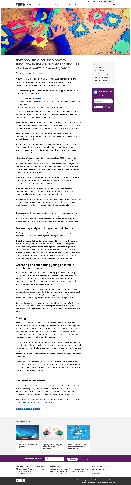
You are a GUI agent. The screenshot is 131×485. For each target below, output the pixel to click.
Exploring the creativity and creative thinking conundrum (52, 447)
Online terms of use (101, 480)
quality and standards (101, 77)
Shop (94, 1)
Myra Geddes (24, 107)
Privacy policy (109, 107)
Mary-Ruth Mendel (35, 101)
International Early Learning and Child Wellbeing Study (40, 249)
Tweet (27, 409)
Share (19, 409)
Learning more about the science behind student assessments (77, 447)
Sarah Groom (24, 101)
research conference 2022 (102, 80)
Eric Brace (49, 101)
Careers (111, 480)
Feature (18, 73)
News (29, 4)
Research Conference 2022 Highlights (27, 446)
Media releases (75, 5)
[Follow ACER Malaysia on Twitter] (101, 1)
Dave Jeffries (36, 99)
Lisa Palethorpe (37, 107)
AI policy (90, 480)
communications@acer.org (24, 473)
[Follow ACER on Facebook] (97, 1)
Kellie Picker (24, 99)
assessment (98, 67)
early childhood (99, 70)
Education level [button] (44, 5)
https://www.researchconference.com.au (37, 402)
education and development (102, 74)
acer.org (89, 1)
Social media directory (99, 473)
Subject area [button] (59, 5)
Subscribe (98, 107)
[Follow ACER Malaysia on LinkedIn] (99, 1)
